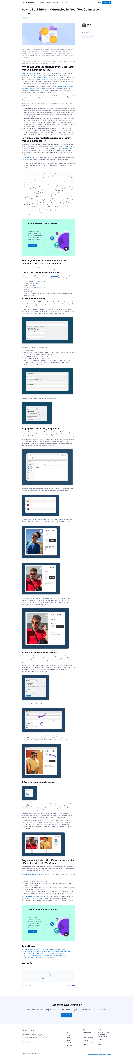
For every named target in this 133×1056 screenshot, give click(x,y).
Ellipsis (99, 1042)
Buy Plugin (32, 245)
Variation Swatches (88, 1037)
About (67, 2)
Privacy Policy (102, 1054)
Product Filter (86, 1035)
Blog (63, 2)
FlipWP (99, 1044)
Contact (69, 1045)
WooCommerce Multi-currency (31, 157)
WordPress (35, 281)
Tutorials (24, 18)
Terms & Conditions (93, 1054)
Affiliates (69, 1043)
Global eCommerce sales (29, 73)
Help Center (56, 2)
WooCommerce (66, 61)
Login (99, 2)
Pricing (49, 2)
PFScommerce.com (47, 79)
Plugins (42, 2)
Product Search (87, 1040)
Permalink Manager (88, 1032)
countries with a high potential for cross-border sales (46, 77)
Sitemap (109, 1054)
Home (68, 1032)
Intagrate (100, 1039)
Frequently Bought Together (88, 1043)
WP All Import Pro (54, 199)
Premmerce (30, 3)
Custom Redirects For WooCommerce (104, 1033)
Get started (107, 2)
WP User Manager (102, 1036)
